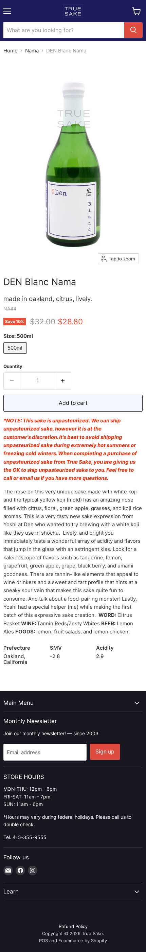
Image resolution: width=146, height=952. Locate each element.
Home (10, 50)
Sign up (104, 751)
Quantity (12, 366)
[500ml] (16, 355)
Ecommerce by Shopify (82, 940)
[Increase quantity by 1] (63, 380)
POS (43, 940)
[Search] (133, 30)
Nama (32, 50)
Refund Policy (73, 926)
